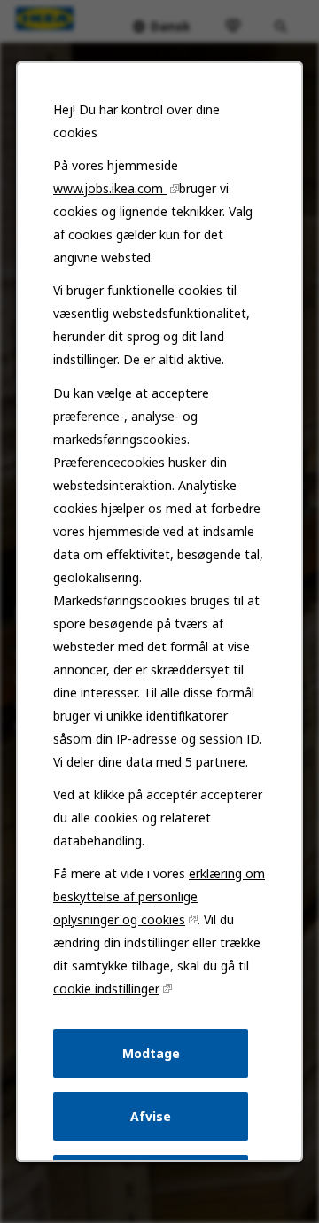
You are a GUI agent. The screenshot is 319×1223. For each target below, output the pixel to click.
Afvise (150, 1116)
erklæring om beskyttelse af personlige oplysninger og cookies (159, 896)
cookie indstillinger (106, 988)
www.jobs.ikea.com (110, 188)
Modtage (151, 1053)
